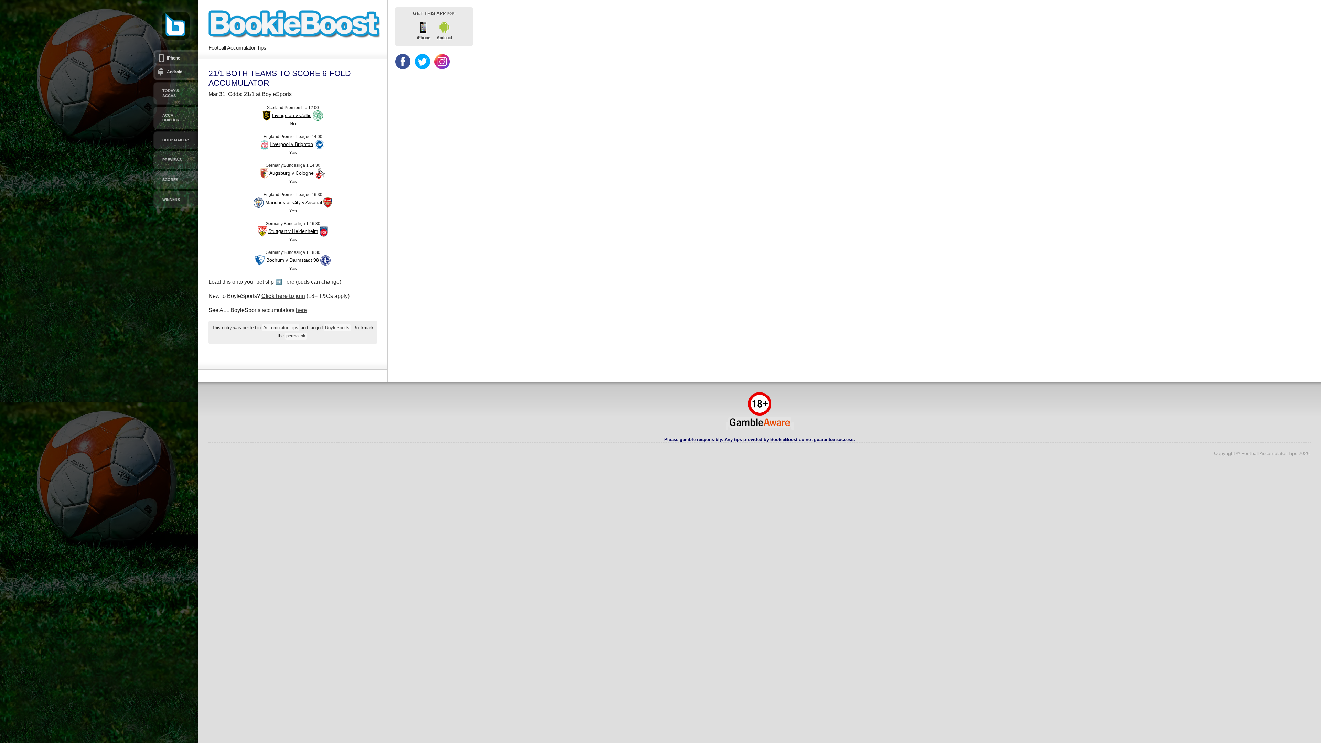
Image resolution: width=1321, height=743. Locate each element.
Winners (171, 199)
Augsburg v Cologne (291, 173)
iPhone (173, 58)
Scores (170, 179)
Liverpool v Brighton (291, 144)
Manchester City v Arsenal (293, 202)
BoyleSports (337, 327)
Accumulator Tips (280, 327)
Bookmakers (176, 140)
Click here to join (283, 296)
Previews (172, 160)
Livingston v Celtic (291, 115)
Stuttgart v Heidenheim (293, 231)
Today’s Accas (170, 93)
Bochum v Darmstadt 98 (292, 260)
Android (174, 71)
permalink (295, 336)
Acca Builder (170, 117)
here (288, 282)
